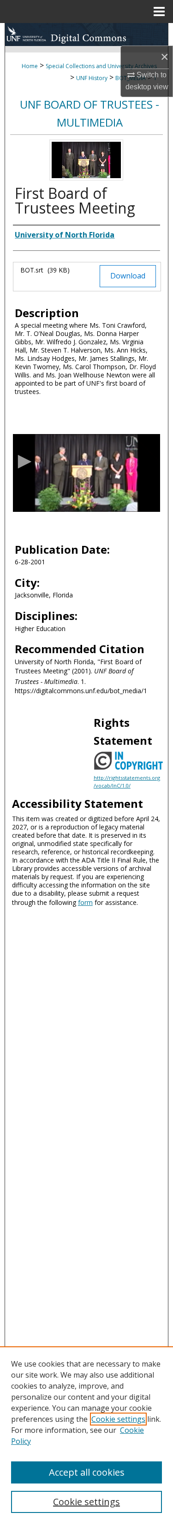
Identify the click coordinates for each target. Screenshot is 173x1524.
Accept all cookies (87, 1472)
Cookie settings (118, 1419)
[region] (86, 1435)
